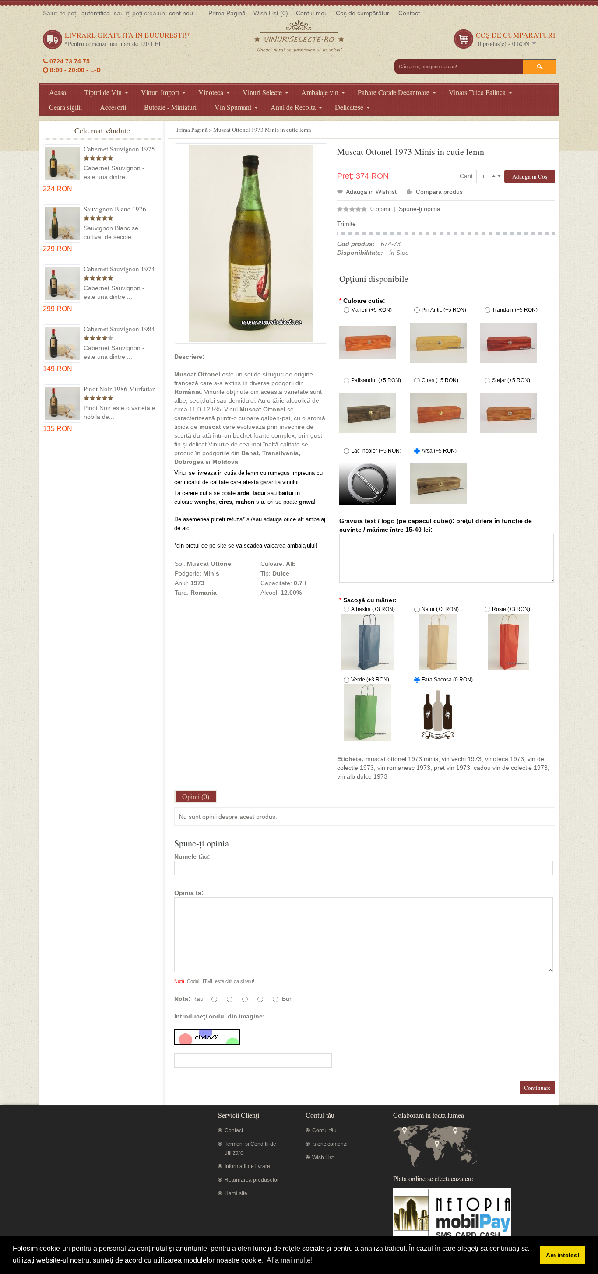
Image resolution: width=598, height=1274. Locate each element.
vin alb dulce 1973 (362, 776)
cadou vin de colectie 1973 (511, 767)
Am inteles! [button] (563, 1255)
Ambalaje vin (319, 92)
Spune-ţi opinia (419, 208)
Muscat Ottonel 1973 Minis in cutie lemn (262, 129)
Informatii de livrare (247, 1166)
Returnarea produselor (252, 1180)
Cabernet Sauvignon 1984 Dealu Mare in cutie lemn (119, 328)
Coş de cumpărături (363, 13)
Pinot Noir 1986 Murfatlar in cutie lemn (119, 388)
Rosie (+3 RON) (511, 609)
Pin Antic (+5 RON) (444, 310)
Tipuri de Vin (103, 92)
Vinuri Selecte (262, 92)
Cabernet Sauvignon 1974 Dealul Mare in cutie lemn (119, 268)
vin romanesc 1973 (403, 767)
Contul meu (312, 13)
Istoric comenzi (330, 1144)
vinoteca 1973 (504, 758)
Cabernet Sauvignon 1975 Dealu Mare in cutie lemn (119, 148)
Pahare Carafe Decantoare (393, 92)
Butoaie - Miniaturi (170, 107)
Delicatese (349, 107)
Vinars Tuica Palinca (477, 92)
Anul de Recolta (293, 107)
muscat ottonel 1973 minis (402, 758)
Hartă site (236, 1193)
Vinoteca (210, 92)
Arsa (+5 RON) (439, 451)
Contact (409, 13)
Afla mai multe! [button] (290, 1260)
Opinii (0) (195, 796)
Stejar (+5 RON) (511, 380)
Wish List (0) (270, 13)
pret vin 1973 (452, 767)
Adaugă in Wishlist (371, 191)
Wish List (323, 1158)
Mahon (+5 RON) (371, 310)
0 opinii (380, 208)
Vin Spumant (233, 107)
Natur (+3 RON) (440, 609)
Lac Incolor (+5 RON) (376, 451)
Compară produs (439, 191)
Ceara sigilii (65, 107)
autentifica (95, 13)
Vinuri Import (160, 92)
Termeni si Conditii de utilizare (250, 1148)
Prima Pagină (227, 13)
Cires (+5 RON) (440, 380)
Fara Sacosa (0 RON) (447, 680)
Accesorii (113, 107)
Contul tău (324, 1130)
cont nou (181, 13)
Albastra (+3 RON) (373, 609)
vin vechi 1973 (462, 758)
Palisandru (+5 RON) (376, 380)
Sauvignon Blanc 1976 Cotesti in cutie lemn (115, 208)
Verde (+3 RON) (370, 680)
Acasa (57, 92)
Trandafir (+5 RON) (515, 310)
